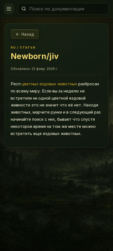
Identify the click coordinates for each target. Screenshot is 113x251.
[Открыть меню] (8, 9)
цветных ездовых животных (49, 83)
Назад (27, 34)
